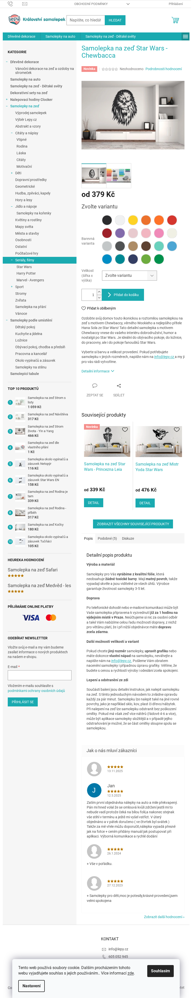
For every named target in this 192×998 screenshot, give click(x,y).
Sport (19, 287)
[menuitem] (21, 36)
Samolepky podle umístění (31, 320)
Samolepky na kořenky (33, 213)
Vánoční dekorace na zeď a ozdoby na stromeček (44, 71)
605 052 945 (118, 957)
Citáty (21, 160)
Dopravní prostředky (31, 180)
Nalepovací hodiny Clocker (31, 100)
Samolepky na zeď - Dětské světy (36, 86)
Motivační (24, 166)
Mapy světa (24, 227)
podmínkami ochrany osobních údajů (36, 691)
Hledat (115, 20)
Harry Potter (26, 273)
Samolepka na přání (30, 307)
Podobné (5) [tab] (107, 538)
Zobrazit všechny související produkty (133, 524)
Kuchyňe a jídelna (28, 334)
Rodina (22, 146)
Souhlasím (160, 971)
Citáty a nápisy (26, 133)
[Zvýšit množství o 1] (99, 292)
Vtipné (21, 140)
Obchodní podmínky (91, 4)
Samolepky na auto (25, 79)
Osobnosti (23, 240)
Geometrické (25, 186)
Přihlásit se (23, 702)
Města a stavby (27, 233)
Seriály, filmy (24, 260)
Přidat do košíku (126, 295)
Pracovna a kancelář (31, 354)
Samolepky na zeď (24, 106)
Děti (18, 173)
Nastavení (31, 986)
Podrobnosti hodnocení (164, 69)
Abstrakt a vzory (28, 126)
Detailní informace (96, 371)
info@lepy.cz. (121, 661)
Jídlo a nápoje (26, 206)
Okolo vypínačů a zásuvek (35, 360)
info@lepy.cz (164, 357)
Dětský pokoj (25, 327)
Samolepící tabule (24, 374)
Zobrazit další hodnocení (163, 917)
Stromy (20, 294)
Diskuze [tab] (128, 538)
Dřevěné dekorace (24, 62)
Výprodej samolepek (30, 113)
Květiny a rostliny (28, 220)
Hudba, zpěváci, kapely (32, 193)
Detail (93, 503)
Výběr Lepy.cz (26, 120)
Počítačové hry (26, 253)
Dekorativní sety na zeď (29, 93)
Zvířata (20, 300)
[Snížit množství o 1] (99, 298)
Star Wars (24, 267)
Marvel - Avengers (30, 280)
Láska (21, 153)
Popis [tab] (88, 538)
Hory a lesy (23, 200)
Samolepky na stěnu (30, 367)
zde (131, 973)
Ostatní (21, 247)
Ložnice (21, 340)
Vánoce (21, 314)
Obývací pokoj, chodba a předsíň (40, 347)
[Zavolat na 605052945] (15, 3)
